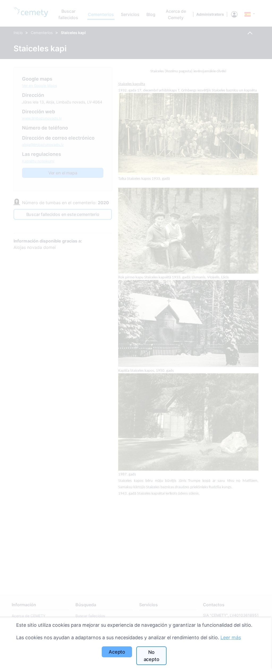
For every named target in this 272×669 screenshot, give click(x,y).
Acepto (117, 652)
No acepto (151, 655)
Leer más (230, 637)
